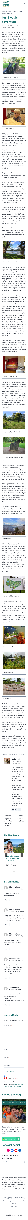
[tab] (10, 871)
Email (6, 1058)
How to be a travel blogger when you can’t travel (12, 858)
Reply (6, 900)
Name (6, 1049)
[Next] (22, 855)
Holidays (8, 11)
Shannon (12, 958)
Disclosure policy (19, 1198)
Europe (5, 754)
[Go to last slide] (6, 855)
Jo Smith (12, 988)
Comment (8, 1026)
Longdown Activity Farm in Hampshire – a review (8, 820)
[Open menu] (24, 4)
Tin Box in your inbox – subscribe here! (14, 1202)
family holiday (13, 754)
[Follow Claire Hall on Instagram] (16, 809)
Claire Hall (6, 26)
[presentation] (14, 846)
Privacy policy (7, 1198)
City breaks (16, 11)
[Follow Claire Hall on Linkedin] (19, 809)
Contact (14, 1206)
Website (7, 1066)
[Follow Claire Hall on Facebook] (13, 809)
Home (3, 11)
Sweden (21, 754)
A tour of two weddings (19, 818)
